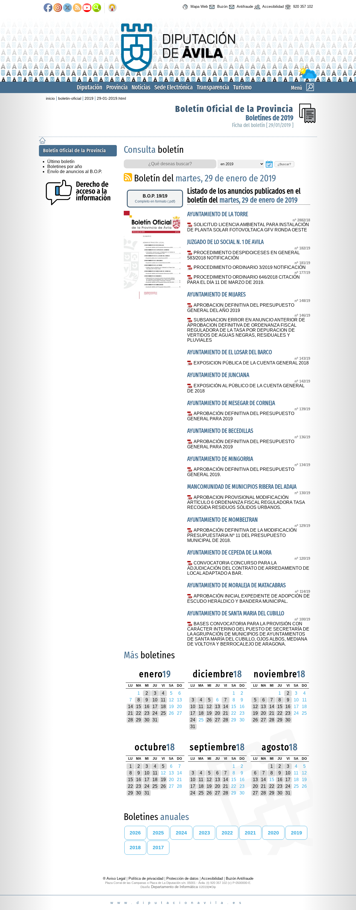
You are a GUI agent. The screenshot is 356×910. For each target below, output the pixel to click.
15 (138, 706)
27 (217, 720)
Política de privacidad (145, 878)
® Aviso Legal (115, 878)
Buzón (222, 6)
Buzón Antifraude (239, 878)
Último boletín (61, 161)
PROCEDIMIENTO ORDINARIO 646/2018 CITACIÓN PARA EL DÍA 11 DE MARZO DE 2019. (243, 280)
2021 (250, 833)
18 (163, 706)
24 (154, 713)
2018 (135, 847)
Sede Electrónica (173, 87)
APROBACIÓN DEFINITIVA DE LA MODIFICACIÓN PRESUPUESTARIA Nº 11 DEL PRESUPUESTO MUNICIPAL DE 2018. (241, 535)
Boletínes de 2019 (269, 118)
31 (154, 720)
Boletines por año (64, 166)
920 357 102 (302, 6)
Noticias (141, 87)
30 (146, 720)
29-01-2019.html (111, 98)
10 (154, 700)
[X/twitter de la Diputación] (67, 8)
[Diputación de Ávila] (178, 77)
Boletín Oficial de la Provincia (234, 109)
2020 (273, 833)
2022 (227, 833)
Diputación (89, 87)
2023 (204, 833)
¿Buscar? (284, 164)
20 (217, 713)
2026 (135, 833)
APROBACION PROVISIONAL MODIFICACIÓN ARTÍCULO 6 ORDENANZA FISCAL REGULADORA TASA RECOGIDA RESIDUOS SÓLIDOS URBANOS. (246, 502)
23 (146, 713)
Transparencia (213, 87)
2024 (181, 833)
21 (130, 713)
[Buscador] (97, 8)
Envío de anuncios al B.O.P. (74, 171)
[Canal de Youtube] (87, 8)
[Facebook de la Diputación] (48, 8)
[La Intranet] (112, 8)
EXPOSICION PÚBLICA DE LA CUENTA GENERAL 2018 (251, 363)
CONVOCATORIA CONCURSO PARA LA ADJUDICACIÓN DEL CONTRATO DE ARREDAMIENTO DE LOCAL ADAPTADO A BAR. (248, 568)
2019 (89, 98)
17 (154, 706)
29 (138, 720)
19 (209, 713)
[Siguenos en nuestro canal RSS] (77, 8)
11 (163, 700)
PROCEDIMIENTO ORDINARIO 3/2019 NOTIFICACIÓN (249, 267)
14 (130, 706)
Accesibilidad (272, 6)
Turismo (242, 87)
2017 (158, 847)
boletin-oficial (69, 98)
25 (163, 713)
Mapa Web (198, 6)
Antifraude (244, 6)
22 (138, 713)
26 (209, 720)
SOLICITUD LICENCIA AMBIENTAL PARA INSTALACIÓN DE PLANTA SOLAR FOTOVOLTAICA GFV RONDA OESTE (248, 227)
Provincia (117, 87)
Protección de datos (182, 878)
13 (217, 706)
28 (130, 720)
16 (146, 706)
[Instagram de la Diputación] (58, 8)
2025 (158, 833)
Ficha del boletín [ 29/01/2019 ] (262, 125)
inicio (50, 98)
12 (209, 706)
